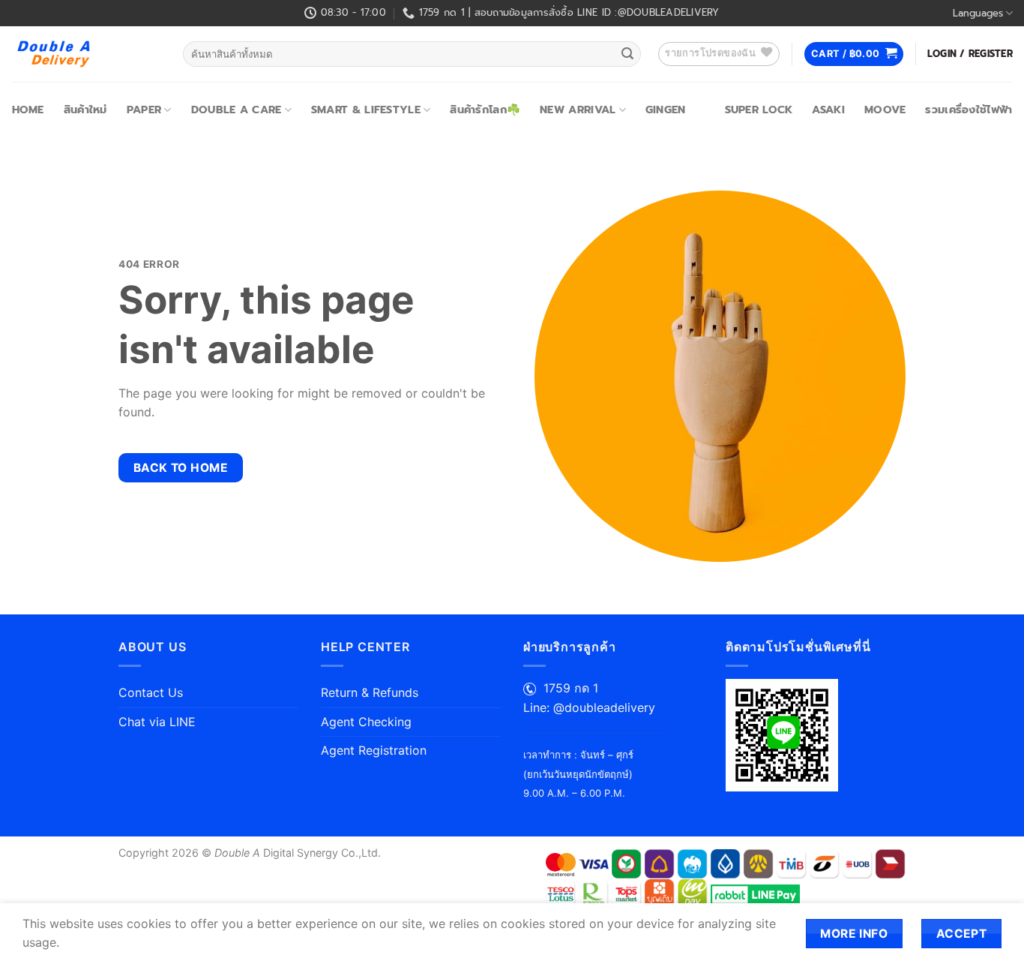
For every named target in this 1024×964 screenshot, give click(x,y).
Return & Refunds (369, 692)
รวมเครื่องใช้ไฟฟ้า (968, 109)
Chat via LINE (157, 721)
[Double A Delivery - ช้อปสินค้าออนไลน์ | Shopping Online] (85, 54)
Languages (978, 13)
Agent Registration (374, 750)
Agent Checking (366, 721)
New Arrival (577, 109)
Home (28, 109)
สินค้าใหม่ (85, 109)
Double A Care (236, 109)
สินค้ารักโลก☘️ (485, 109)
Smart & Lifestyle (366, 109)
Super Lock (759, 109)
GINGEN (665, 109)
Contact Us (150, 692)
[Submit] (627, 54)
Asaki (828, 109)
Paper (144, 109)
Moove (885, 109)
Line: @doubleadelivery (589, 707)
